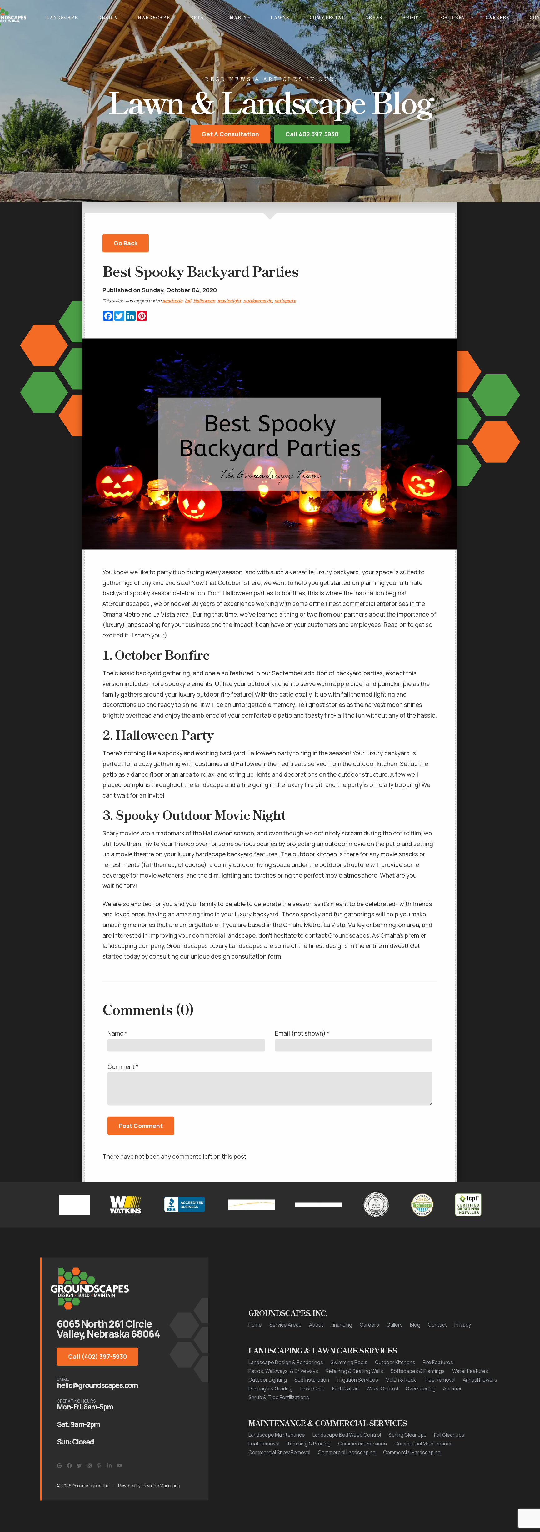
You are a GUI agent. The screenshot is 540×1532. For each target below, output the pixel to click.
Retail (200, 17)
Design (108, 17)
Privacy (462, 1326)
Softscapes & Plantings (418, 1372)
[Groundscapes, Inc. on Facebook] (69, 1467)
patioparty (285, 302)
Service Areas (285, 1326)
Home (255, 1326)
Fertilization (345, 1389)
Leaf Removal (263, 1444)
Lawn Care (312, 1389)
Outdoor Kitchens (395, 1363)
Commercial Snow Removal (279, 1453)
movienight (229, 302)
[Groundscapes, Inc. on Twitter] (79, 1467)
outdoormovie (257, 302)
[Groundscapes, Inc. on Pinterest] (99, 1467)
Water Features (470, 1372)
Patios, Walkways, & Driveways (283, 1372)
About (411, 17)
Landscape (62, 17)
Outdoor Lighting (267, 1381)
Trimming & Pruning (309, 1444)
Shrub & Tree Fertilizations (278, 1398)
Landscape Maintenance (276, 1436)
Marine (240, 17)
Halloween (204, 302)
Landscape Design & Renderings (285, 1363)
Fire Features (438, 1363)
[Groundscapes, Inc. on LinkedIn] (109, 1467)
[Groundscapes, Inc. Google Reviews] (59, 1467)
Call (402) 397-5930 (97, 1358)
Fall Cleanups (449, 1436)
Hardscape (154, 17)
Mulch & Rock (401, 1381)
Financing (341, 1326)
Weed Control (382, 1389)
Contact (437, 1326)
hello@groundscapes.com (97, 1386)
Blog (415, 1326)
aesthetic (172, 302)
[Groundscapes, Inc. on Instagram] (89, 1467)
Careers (497, 17)
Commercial (327, 17)
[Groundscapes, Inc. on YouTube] (119, 1467)
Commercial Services (362, 1444)
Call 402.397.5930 (311, 135)
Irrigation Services (357, 1381)
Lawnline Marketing (161, 1487)
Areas (373, 17)
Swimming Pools (349, 1363)
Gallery (453, 17)
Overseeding (421, 1389)
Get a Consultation (230, 135)
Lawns (280, 17)
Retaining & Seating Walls (354, 1372)
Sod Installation (311, 1381)
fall (188, 302)
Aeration (453, 1389)
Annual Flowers (480, 1381)
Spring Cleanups (407, 1436)
